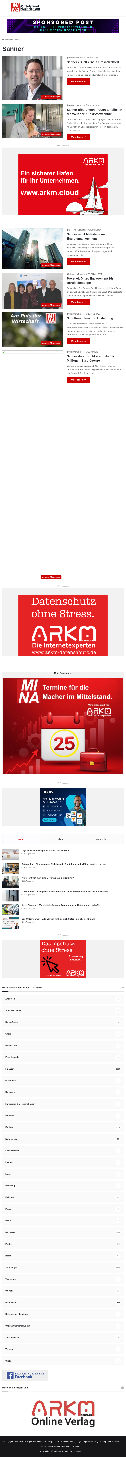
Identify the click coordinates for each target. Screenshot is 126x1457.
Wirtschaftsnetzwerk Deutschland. (66, 1451)
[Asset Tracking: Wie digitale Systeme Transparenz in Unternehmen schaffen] (10, 909)
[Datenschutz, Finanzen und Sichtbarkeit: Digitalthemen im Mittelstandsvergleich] (10, 868)
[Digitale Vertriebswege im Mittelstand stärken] (10, 854)
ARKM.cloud (113, 1441)
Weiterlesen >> (78, 81)
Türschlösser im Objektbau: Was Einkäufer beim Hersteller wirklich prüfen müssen (65, 891)
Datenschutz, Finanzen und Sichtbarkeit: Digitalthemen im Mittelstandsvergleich (64, 864)
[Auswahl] (3, 9)
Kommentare (101, 839)
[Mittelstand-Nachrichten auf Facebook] (25, 1380)
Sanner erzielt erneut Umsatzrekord (93, 62)
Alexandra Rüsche (77, 58)
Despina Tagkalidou (77, 230)
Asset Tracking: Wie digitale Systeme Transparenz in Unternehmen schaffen (61, 905)
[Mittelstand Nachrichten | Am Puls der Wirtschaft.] (25, 8)
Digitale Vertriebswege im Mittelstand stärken (45, 850)
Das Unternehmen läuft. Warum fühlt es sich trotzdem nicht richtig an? (58, 919)
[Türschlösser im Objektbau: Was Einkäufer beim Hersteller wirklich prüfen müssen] (10, 895)
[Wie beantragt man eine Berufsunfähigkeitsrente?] (10, 882)
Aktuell (21, 839)
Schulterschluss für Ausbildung (90, 318)
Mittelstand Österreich (50, 1446)
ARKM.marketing (63, 145)
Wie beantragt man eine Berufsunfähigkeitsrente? (48, 878)
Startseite (8, 40)
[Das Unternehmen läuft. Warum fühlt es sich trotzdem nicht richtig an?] (10, 923)
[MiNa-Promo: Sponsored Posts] (63, 25)
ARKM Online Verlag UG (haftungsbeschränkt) (77, 1441)
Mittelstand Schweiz (71, 1446)
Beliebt (60, 839)
